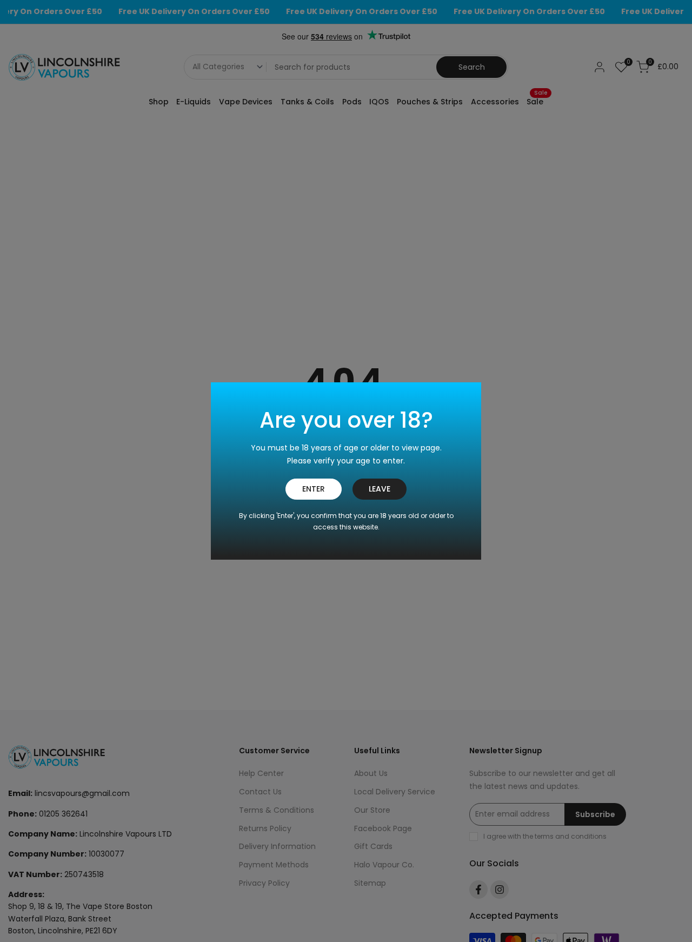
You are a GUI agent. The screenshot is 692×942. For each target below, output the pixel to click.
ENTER (313, 488)
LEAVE (379, 488)
